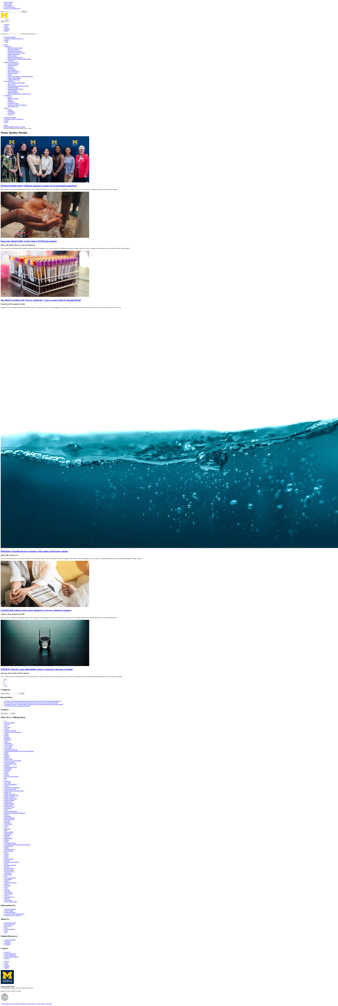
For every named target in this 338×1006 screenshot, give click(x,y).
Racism (6, 863)
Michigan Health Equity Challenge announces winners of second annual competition (39, 186)
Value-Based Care (9, 897)
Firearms (6, 775)
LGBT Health (8, 824)
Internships (7, 822)
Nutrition (6, 840)
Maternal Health (8, 832)
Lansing (6, 825)
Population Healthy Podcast (15, 89)
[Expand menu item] (18, 62)
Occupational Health (10, 843)
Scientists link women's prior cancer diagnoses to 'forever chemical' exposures (36, 610)
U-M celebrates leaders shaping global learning (17, 706)
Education (10, 67)
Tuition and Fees (12, 56)
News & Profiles (8, 81)
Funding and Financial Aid (15, 57)
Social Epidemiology (10, 878)
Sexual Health (8, 874)
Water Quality (8, 900)
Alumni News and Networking (12, 732)
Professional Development (11, 862)
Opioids (6, 848)
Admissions (7, 46)
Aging (6, 726)
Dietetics (6, 756)
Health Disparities (9, 800)
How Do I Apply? (9, 924)
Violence (6, 898)
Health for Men (8, 805)
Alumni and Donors (9, 912)
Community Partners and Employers (14, 914)
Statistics (6, 881)
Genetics (6, 786)
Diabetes (6, 754)
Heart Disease (8, 808)
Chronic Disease (8, 745)
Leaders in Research (13, 64)
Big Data (6, 737)
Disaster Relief (8, 759)
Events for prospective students (16, 52)
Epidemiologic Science (10, 767)
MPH (5, 830)
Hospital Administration (10, 811)
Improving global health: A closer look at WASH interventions (29, 241)
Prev (5, 679)
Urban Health (8, 892)
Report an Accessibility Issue (12, 8)
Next (5, 686)
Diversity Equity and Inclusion (12, 760)
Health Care (7, 792)
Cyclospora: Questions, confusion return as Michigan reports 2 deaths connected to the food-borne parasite (33, 704)
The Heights (11, 102)
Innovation (7, 821)
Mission (10, 109)
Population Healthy (13, 87)
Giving (6, 42)
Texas (5, 887)
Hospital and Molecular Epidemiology (14, 813)
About (6, 108)
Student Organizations (10, 882)
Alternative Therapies (10, 730)
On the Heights (8, 846)
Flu (5, 779)
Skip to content (8, 2)
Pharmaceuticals (8, 851)
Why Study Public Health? (15, 48)
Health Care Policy (9, 797)
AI (5, 721)
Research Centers (12, 73)
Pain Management (9, 849)
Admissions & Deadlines (15, 51)
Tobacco (6, 889)
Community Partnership (10, 749)
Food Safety (7, 783)
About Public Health (10, 923)
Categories (5, 689)
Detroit (6, 753)
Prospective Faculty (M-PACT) (13, 915)
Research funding (9, 868)
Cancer (6, 741)
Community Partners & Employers (13, 38)
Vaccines (6, 895)
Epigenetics (7, 770)
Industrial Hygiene (9, 817)
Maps (5, 932)
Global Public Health (10, 789)
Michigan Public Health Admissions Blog (19, 59)
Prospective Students (10, 37)
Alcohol (6, 729)
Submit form (24, 34)
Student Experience (13, 98)
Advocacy (7, 724)
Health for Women (9, 806)
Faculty (10, 75)
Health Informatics (9, 803)
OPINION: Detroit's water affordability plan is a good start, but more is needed (37, 669)
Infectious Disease (9, 819)
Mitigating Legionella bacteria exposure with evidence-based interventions (34, 551)
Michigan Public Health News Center (14, 127)
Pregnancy (7, 860)
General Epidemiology (10, 784)
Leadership (11, 111)
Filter (22, 693)
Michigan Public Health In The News (18, 86)
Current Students (9, 910)
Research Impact (12, 65)
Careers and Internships (14, 78)
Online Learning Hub (14, 79)
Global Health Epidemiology (12, 787)
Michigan (7, 836)
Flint (5, 778)
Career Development (10, 940)
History (6, 810)
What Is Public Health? (10, 901)
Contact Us (11, 60)
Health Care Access (9, 794)
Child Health (7, 743)
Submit (24, 11)
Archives (5, 709)
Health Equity (8, 802)
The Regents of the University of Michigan (14, 1004)
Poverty (6, 855)
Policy (6, 852)
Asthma (6, 734)
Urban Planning (8, 893)
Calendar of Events (13, 103)
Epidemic (7, 765)
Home (6, 44)
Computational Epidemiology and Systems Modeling (19, 751)
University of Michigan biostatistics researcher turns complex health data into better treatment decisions (32, 701)
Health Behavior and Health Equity (14, 791)
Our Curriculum (12, 70)
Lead (5, 827)
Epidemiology (8, 768)
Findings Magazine (13, 92)
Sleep (5, 876)
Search (3, 11)
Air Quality (7, 727)
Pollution (6, 854)
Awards (6, 735)
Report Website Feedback (11, 957)
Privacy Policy (31, 1004)
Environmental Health (10, 764)
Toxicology (7, 890)
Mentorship (7, 835)
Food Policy (7, 781)
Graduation (7, 943)
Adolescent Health (9, 722)
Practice (6, 857)
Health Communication (10, 798)
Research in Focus (9, 871)
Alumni (6, 40)
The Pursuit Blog (12, 90)
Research (6, 867)
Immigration (7, 816)
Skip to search (8, 3)
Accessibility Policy (9, 7)
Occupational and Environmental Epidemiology (17, 844)
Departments (11, 68)
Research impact (8, 870)
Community (7, 95)
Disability (7, 757)
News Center (11, 84)
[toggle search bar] (7, 20)
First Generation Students (11, 776)
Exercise (6, 772)
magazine (9, 929)
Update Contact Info (10, 955)
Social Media (8, 879)
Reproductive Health (10, 865)
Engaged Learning (9, 762)
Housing (6, 814)
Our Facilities (11, 113)
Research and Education (11, 62)
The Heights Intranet (10, 953)
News (5, 927)
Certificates (7, 941)
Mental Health (8, 833)
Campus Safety (40, 1004)
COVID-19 (7, 740)
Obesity (6, 841)
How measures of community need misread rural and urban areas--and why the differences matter (31, 702)
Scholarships (7, 873)
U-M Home (48, 1004)
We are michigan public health (16, 83)
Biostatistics (7, 738)
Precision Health (8, 859)
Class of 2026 (8, 748)
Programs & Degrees (13, 49)
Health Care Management (11, 795)
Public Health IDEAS (14, 71)
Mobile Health (8, 838)
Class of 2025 (8, 746)
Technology (7, 886)
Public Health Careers (14, 54)
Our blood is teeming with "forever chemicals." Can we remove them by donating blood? (41, 300)
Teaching (6, 884)
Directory (7, 958)
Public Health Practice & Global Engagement (20, 76)
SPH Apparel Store (13, 106)
